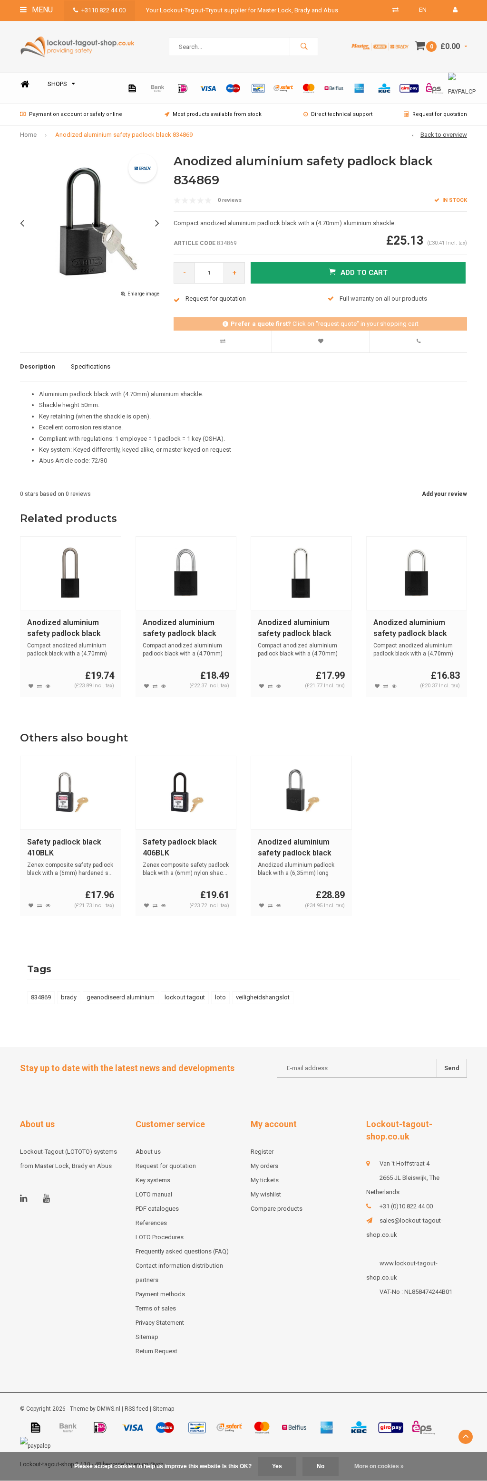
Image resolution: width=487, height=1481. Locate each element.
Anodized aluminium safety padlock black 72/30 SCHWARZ (410, 628)
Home (24, 84)
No (320, 1466)
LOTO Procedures (160, 1237)
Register (262, 1151)
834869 (41, 997)
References (151, 1222)
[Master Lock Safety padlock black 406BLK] (186, 792)
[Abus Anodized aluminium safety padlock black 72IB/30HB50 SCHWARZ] (71, 573)
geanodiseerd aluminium (121, 997)
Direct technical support (341, 114)
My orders (264, 1165)
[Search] (304, 46)
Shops (57, 83)
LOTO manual (154, 1194)
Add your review (444, 494)
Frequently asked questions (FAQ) (182, 1251)
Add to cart (364, 272)
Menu (41, 9)
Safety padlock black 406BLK (180, 847)
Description (37, 366)
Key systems (153, 1180)
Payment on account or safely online (75, 114)
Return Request (156, 1351)
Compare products (276, 1208)
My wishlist (266, 1194)
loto (220, 997)
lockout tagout (185, 997)
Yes (277, 1466)
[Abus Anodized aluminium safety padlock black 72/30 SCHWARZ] (416, 573)
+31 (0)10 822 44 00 (406, 1206)
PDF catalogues (157, 1208)
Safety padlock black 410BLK (64, 847)
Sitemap (147, 1336)
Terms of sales (156, 1308)
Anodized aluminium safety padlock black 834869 (124, 134)
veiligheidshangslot (263, 997)
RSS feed (136, 1408)
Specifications (90, 366)
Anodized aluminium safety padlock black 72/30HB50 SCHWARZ (297, 628)
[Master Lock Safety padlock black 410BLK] (71, 792)
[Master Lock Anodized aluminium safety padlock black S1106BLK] (301, 792)
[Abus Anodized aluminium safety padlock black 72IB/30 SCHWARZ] (186, 573)
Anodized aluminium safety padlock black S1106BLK (294, 848)
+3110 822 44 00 (103, 10)
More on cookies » (379, 1466)
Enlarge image (143, 293)
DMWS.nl (108, 1408)
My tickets (265, 1180)
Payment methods (160, 1294)
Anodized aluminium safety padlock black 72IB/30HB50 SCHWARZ (69, 628)
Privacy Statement (160, 1322)
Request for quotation (439, 114)
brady (69, 997)
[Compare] (395, 9)
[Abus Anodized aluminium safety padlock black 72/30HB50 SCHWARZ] (301, 573)
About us (148, 1151)
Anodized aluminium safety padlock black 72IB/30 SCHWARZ (179, 628)
